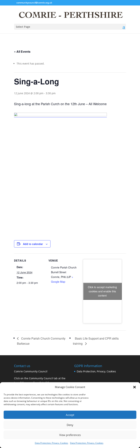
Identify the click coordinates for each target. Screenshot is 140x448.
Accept (70, 415)
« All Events (22, 51)
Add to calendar (33, 244)
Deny (70, 425)
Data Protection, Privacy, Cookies (51, 443)
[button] (134, 387)
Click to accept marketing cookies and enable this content (102, 291)
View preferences (70, 435)
